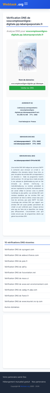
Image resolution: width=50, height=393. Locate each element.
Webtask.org (25, 386)
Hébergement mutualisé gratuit (16, 382)
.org (13, 4)
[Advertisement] (25, 341)
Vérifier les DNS (27, 88)
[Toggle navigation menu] (35, 4)
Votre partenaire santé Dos (14, 377)
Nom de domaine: (26, 80)
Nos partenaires (39, 382)
